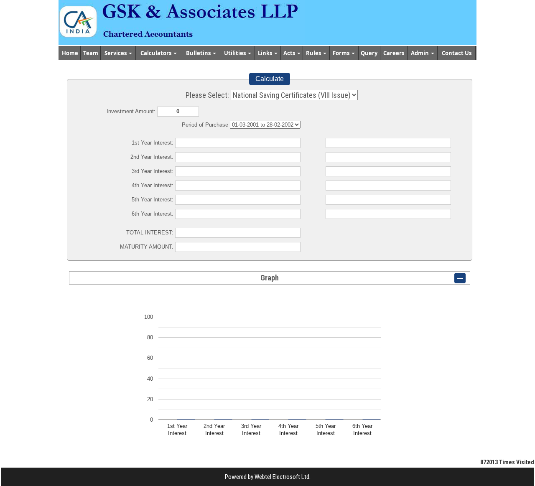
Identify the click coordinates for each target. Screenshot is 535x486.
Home (70, 53)
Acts (289, 53)
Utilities (235, 53)
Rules (314, 53)
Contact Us (456, 53)
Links (265, 53)
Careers (393, 53)
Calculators (156, 53)
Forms (342, 53)
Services (116, 53)
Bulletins (199, 53)
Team (90, 53)
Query (369, 53)
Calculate (269, 78)
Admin (420, 53)
